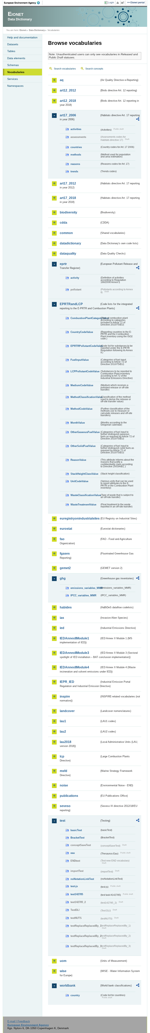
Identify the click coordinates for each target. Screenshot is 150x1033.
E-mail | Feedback (18, 1021)
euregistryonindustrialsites (80, 518)
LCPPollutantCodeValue (85, 371)
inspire (65, 696)
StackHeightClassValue (84, 473)
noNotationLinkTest (82, 879)
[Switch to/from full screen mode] (123, 3)
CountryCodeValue (82, 332)
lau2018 (65, 742)
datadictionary (70, 243)
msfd (63, 771)
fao (62, 539)
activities (76, 129)
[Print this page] (118, 3)
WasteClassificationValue (85, 495)
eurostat (66, 528)
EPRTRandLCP (71, 304)
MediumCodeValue (82, 385)
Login (111, 2)
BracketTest (77, 837)
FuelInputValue (80, 359)
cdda (63, 222)
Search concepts (94, 69)
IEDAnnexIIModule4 (74, 667)
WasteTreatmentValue (83, 504)
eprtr (63, 264)
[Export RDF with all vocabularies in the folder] (137, 119)
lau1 (63, 721)
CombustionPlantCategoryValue (85, 318)
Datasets (12, 44)
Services (12, 78)
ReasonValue (78, 459)
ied (62, 628)
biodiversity (68, 212)
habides (66, 607)
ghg (63, 578)
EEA (23, 3)
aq (61, 80)
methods (76, 154)
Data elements (16, 58)
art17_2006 (68, 115)
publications (69, 795)
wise (63, 971)
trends (74, 171)
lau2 (63, 731)
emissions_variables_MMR (85, 588)
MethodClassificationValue (85, 397)
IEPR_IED (67, 681)
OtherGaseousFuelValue (85, 432)
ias (62, 617)
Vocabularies (15, 72)
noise (64, 785)
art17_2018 (68, 198)
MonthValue (78, 422)
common (66, 233)
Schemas (13, 65)
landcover (67, 711)
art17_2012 (68, 183)
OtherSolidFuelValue (83, 446)
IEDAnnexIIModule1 (74, 638)
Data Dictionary (37, 30)
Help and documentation (22, 37)
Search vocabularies (65, 69)
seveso (65, 806)
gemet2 (65, 568)
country (75, 995)
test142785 (77, 894)
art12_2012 (68, 90)
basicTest (76, 830)
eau (73, 852)
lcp (62, 756)
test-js (74, 886)
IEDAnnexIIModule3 (74, 652)
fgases (65, 553)
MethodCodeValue (81, 408)
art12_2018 (68, 100)
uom (63, 961)
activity (75, 277)
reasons (75, 164)
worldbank (67, 985)
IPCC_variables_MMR (83, 595)
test (62, 820)
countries (76, 147)
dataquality (68, 253)
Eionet (23, 30)
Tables (11, 51)
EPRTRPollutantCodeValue (85, 345)
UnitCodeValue (79, 481)
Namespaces (15, 85)
